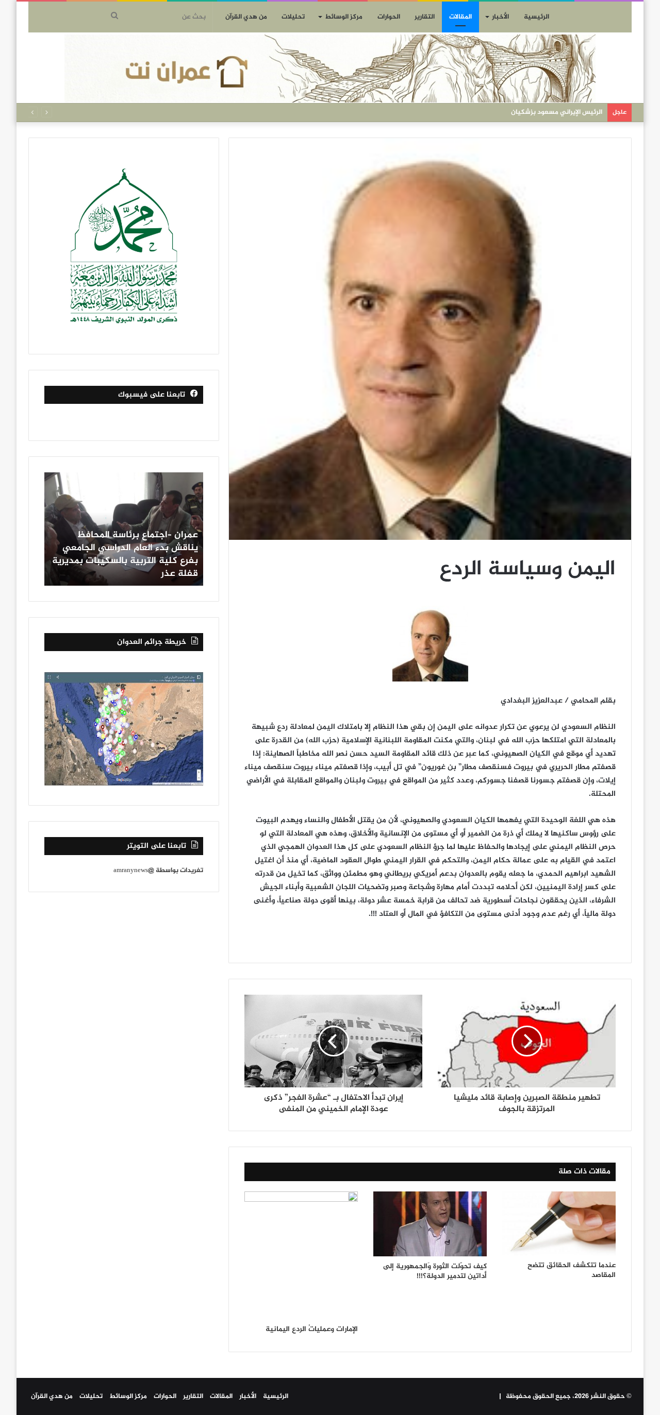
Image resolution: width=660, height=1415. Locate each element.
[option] (123, 529)
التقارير (425, 17)
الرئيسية (536, 17)
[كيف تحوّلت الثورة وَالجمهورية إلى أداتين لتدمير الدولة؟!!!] (430, 1223)
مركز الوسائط (343, 17)
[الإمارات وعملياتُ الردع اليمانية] (301, 1255)
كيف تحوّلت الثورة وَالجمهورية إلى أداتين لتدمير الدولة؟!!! (435, 1271)
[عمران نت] (330, 69)
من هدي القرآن (246, 17)
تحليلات (293, 17)
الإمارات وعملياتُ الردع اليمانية (312, 1329)
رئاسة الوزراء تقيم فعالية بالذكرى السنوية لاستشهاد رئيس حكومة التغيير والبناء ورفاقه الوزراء (132, 561)
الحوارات (388, 17)
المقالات (460, 17)
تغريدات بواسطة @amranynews (158, 870)
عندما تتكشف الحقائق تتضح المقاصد (571, 1270)
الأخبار (500, 17)
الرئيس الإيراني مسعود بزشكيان (556, 112)
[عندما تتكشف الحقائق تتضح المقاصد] (559, 1223)
